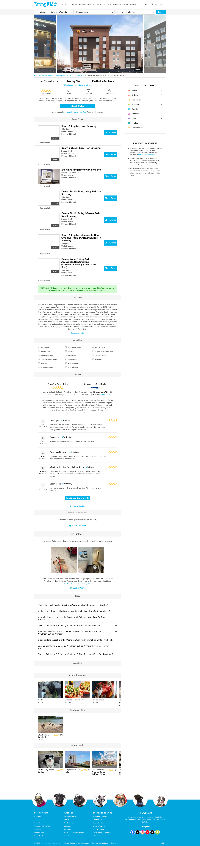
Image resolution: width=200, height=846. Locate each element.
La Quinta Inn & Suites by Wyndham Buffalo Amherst (105, 75)
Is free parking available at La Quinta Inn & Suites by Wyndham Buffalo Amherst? (75, 639)
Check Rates (77, 106)
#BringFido (145, 826)
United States (60, 75)
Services (117, 4)
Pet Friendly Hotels (45, 75)
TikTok (77, 583)
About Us (37, 816)
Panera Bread (98, 700)
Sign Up (163, 4)
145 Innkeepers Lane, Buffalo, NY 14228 (77, 85)
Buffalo (79, 75)
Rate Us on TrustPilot (42, 826)
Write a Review (99, 826)
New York (70, 75)
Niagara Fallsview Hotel (72, 771)
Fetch (161, 12)
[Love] (53, 570)
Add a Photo (79, 587)
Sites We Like (69, 836)
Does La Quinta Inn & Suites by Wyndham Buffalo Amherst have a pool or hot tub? (73, 646)
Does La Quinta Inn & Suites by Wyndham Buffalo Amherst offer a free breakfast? (75, 654)
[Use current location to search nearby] (72, 12)
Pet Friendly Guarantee (146, 155)
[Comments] (57, 570)
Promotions (38, 823)
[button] (145, 90)
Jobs (35, 819)
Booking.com (104, 394)
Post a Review (79, 506)
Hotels (65, 4)
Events (107, 4)
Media (66, 819)
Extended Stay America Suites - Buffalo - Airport (99, 772)
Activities (97, 4)
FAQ (94, 836)
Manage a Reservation (102, 816)
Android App (39, 832)
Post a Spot (145, 813)
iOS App (37, 829)
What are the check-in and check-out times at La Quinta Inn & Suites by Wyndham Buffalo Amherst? (71, 632)
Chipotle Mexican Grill (74, 700)
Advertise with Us (70, 816)
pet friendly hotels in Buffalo (75, 112)
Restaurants (85, 4)
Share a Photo (98, 829)
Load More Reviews (77, 498)
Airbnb (73, 4)
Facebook (68, 583)
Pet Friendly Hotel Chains (74, 832)
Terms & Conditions (100, 843)
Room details (44, 143)
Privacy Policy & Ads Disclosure (76, 843)
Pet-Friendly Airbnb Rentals (46, 771)
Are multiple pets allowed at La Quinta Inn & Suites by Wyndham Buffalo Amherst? (71, 618)
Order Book (38, 836)
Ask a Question (79, 525)
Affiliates (67, 826)
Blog (125, 4)
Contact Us (97, 819)
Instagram (86, 583)
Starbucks (42, 700)
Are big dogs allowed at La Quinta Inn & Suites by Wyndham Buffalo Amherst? (74, 611)
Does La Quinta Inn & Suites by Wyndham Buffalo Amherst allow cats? (70, 625)
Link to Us (67, 829)
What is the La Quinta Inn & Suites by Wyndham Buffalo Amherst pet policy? (73, 605)
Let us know (130, 819)
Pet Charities (69, 823)
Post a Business (99, 823)
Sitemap (114, 843)
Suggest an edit (77, 333)
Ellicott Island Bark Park (43, 736)
